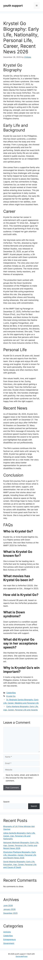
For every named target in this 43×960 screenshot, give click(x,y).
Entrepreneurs (9, 939)
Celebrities (11, 693)
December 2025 (10, 913)
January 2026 (9, 909)
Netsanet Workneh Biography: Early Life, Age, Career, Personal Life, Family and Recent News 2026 (21, 845)
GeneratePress (21, 956)
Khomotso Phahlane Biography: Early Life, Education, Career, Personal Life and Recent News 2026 (19, 855)
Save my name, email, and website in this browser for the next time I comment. (22, 778)
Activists (7, 932)
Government (8, 943)
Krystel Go (10, 696)
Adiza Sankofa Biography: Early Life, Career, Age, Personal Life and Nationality (19, 836)
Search (6, 802)
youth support (13, 5)
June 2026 (8, 905)
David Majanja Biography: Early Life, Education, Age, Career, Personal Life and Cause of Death (19, 864)
